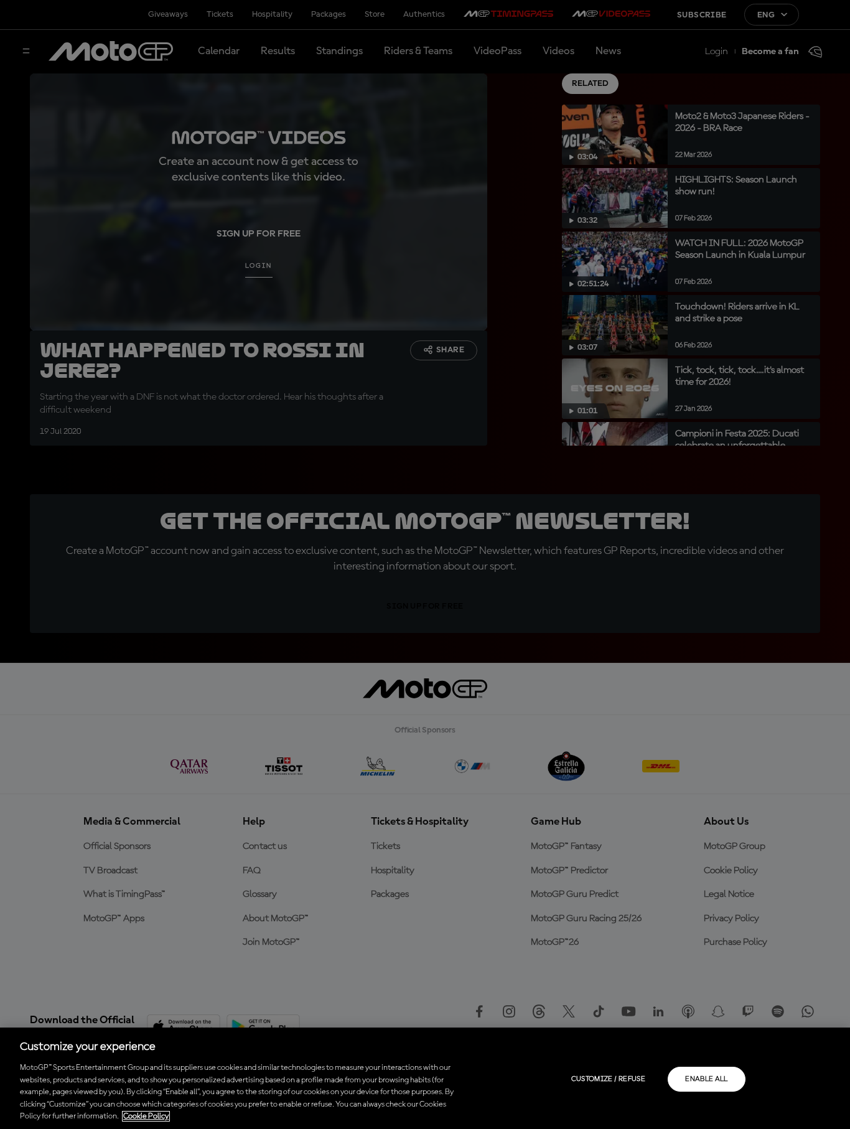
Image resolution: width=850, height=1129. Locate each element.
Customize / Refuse (608, 1079)
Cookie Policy (146, 1116)
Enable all (706, 1079)
